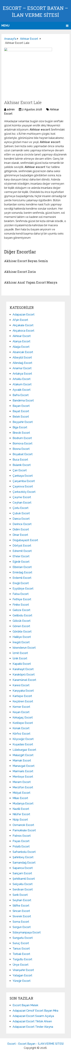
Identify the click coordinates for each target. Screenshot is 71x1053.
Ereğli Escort (21, 583)
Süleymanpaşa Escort (27, 932)
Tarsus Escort (21, 948)
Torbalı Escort (21, 954)
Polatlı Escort (21, 846)
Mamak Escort (22, 760)
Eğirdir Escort (21, 561)
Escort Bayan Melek (25, 1005)
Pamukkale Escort (24, 830)
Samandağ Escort (24, 862)
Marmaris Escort (23, 771)
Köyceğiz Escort (23, 739)
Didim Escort (21, 529)
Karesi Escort (21, 685)
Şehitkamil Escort (24, 878)
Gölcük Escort (22, 620)
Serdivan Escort (23, 889)
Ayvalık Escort (22, 389)
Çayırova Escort (23, 486)
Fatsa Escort (21, 594)
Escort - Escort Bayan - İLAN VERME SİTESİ (35, 1043)
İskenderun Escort (24, 647)
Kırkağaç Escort (23, 717)
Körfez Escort (21, 733)
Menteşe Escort (23, 776)
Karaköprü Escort (24, 674)
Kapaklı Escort (22, 663)
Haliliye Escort (22, 637)
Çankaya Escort (23, 475)
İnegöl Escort (21, 642)
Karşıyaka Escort (23, 690)
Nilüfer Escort (21, 814)
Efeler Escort (21, 556)
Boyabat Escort (23, 454)
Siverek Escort (22, 916)
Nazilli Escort (21, 809)
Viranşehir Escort (23, 970)
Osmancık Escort (23, 825)
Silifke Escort (21, 905)
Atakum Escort (22, 384)
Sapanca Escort (23, 868)
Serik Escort (20, 894)
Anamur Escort (22, 368)
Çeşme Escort (22, 497)
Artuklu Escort (22, 379)
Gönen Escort (21, 626)
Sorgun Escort (22, 927)
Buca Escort (20, 459)
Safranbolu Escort (24, 851)
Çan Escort (20, 470)
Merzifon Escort (23, 787)
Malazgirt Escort (23, 755)
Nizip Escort (20, 819)
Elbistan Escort (22, 567)
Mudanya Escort (23, 803)
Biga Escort (20, 427)
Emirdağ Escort (22, 572)
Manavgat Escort (23, 766)
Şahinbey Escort (23, 857)
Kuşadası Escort (23, 744)
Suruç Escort (21, 943)
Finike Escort (21, 604)
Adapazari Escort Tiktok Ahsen (32, 1021)
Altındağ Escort (22, 363)
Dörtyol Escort (22, 545)
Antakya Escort (22, 373)
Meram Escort (22, 782)
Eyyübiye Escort (23, 588)
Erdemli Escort (22, 577)
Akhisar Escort (22, 336)
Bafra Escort (21, 395)
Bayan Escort (21, 406)
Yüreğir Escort (22, 980)
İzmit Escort (20, 653)
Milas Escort (20, 798)
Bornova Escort (22, 443)
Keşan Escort (21, 712)
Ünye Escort (20, 964)
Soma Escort (21, 921)
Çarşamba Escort (24, 481)
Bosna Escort (21, 448)
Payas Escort (21, 841)
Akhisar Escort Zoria (20, 272)
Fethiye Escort (22, 599)
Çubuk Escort (21, 513)
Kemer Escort (21, 706)
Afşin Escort (20, 320)
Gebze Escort (21, 610)
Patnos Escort (22, 835)
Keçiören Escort (23, 701)
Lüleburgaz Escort (24, 749)
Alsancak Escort (23, 352)
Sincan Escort (21, 911)
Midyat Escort (21, 792)
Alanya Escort (21, 341)
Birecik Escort (21, 432)
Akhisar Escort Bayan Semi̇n (26, 261)
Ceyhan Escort (22, 502)
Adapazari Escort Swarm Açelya (33, 1016)
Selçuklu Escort (23, 884)
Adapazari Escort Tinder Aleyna (33, 1026)
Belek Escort (21, 416)
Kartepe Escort (22, 696)
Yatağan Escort (22, 975)
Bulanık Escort (22, 465)
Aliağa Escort (21, 346)
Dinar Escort (20, 534)
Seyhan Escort (22, 900)
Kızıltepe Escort (23, 723)
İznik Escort (20, 658)
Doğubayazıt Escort (25, 540)
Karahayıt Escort (23, 669)
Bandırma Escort (23, 400)
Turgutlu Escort (22, 959)
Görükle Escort (22, 631)
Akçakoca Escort (23, 330)
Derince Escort (22, 524)
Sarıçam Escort (22, 873)
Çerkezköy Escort (24, 491)
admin (11, 109)
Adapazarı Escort (23, 314)
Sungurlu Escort (23, 937)
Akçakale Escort (23, 325)
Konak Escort (21, 728)
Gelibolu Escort (22, 615)
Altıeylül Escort (22, 357)
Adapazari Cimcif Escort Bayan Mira (35, 1010)
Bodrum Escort (22, 438)
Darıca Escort (21, 518)
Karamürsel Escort (24, 680)
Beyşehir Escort (23, 422)
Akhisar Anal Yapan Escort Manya (30, 282)
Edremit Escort (22, 551)
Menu (5, 25)
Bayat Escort (21, 411)
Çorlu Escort (20, 508)
